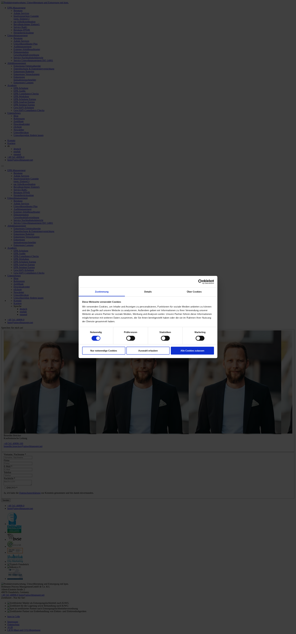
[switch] (130, 338)
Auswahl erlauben (148, 350)
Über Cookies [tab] (194, 291)
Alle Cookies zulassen (192, 350)
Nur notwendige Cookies (103, 350)
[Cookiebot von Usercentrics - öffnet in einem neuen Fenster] (200, 281)
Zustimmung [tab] (102, 291)
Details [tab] (148, 291)
